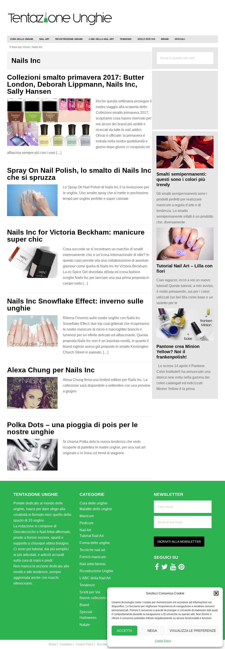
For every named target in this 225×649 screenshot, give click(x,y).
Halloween (88, 618)
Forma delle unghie (95, 543)
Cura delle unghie (93, 503)
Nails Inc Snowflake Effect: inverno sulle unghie (75, 304)
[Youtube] (173, 568)
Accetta (124, 630)
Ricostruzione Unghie (96, 571)
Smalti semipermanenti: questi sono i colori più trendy (181, 179)
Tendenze (87, 585)
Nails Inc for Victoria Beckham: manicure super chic (76, 235)
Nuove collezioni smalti (98, 598)
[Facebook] (157, 568)
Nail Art (85, 530)
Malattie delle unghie (96, 509)
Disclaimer (103, 644)
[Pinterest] (181, 568)
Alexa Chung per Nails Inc (51, 370)
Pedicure (87, 523)
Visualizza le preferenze (193, 630)
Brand (84, 605)
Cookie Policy (163, 640)
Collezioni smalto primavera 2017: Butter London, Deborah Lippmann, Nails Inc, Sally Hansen (75, 84)
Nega (152, 630)
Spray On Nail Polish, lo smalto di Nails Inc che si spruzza (79, 173)
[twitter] (164, 568)
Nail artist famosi (92, 564)
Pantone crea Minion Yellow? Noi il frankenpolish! (178, 351)
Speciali (86, 612)
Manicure (87, 516)
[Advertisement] (166, 15)
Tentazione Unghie (59, 22)
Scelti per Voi (90, 592)
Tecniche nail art (92, 550)
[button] (216, 593)
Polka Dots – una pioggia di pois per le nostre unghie (72, 428)
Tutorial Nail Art (91, 536)
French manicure (93, 557)
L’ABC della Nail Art (95, 578)
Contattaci (66, 644)
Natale (85, 625)
